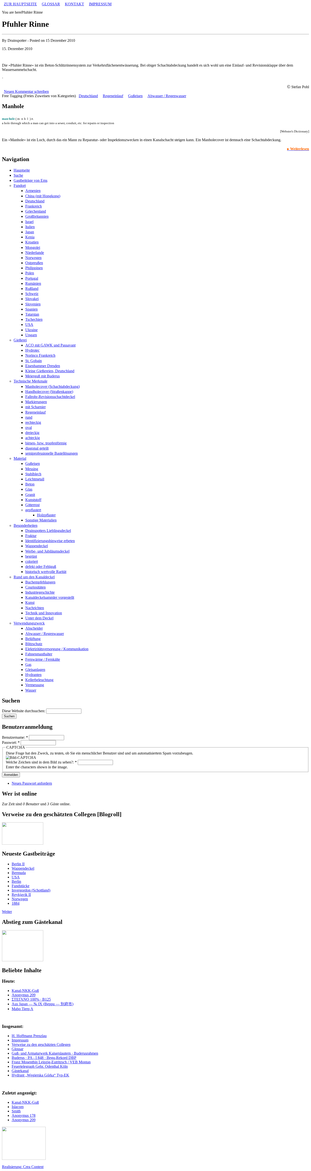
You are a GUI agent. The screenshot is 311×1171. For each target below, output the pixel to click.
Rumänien (33, 283)
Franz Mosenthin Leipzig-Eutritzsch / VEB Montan (51, 1062)
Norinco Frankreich (40, 355)
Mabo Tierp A (22, 1009)
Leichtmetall (34, 479)
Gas (28, 664)
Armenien (33, 191)
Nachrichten (34, 608)
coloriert (31, 561)
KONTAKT (74, 4)
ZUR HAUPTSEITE (20, 4)
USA (29, 324)
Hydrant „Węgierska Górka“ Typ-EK (40, 1075)
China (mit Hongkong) (42, 196)
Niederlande (34, 253)
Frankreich (33, 206)
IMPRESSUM (100, 4)
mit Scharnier (35, 407)
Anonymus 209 (23, 995)
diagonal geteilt (37, 448)
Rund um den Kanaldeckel (34, 577)
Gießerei (20, 340)
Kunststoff (33, 500)
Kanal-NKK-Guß (25, 991)
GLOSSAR (51, 4)
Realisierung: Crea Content (22, 1167)
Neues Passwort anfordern (32, 783)
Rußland (31, 288)
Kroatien (32, 242)
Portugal (31, 278)
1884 (15, 903)
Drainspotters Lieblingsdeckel (48, 531)
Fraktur (30, 536)
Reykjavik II (21, 895)
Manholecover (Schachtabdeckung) (52, 386)
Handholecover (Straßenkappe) (49, 392)
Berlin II (18, 864)
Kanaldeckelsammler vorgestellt (49, 597)
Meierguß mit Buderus (42, 376)
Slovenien (33, 304)
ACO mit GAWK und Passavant (50, 345)
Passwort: (11, 742)
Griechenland (35, 211)
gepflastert (33, 510)
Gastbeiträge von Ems (30, 180)
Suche (18, 175)
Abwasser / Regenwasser (166, 96)
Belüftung (33, 639)
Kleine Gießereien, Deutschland (49, 371)
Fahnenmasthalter (38, 654)
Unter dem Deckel (39, 618)
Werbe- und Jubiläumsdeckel (47, 551)
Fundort (20, 185)
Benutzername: (15, 737)
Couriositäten (35, 587)
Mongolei (32, 247)
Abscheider (34, 628)
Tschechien (34, 319)
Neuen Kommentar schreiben (26, 91)
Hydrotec (32, 350)
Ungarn (31, 335)
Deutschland (88, 96)
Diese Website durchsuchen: (24, 711)
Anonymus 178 (23, 1115)
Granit (30, 495)
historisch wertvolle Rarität (45, 572)
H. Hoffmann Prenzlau (29, 1036)
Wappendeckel (36, 546)
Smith (16, 1111)
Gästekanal (20, 1071)
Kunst (30, 602)
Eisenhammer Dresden (42, 366)
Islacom (18, 1107)
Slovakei (32, 299)
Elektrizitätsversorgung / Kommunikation (56, 649)
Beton (30, 484)
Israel (29, 222)
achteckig (32, 438)
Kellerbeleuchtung (39, 680)
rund (28, 417)
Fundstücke (20, 886)
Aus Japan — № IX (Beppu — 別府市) (42, 1004)
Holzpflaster (46, 515)
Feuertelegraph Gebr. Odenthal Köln (40, 1066)
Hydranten (33, 675)
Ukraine (31, 330)
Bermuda (19, 873)
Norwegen (33, 258)
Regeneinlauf (113, 96)
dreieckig (32, 433)
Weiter (7, 912)
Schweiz (31, 294)
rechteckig (33, 422)
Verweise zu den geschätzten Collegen (41, 1044)
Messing (31, 469)
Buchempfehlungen (40, 582)
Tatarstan (32, 314)
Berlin (16, 881)
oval (28, 427)
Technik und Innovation (43, 613)
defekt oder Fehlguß (40, 566)
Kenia (30, 237)
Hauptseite (22, 170)
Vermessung (34, 685)
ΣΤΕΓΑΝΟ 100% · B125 (31, 999)
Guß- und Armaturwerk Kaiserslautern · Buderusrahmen (55, 1053)
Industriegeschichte (40, 592)
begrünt (31, 556)
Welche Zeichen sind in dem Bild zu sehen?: (41, 762)
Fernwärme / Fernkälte (42, 659)
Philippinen (34, 268)
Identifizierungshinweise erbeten (50, 541)
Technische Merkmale (30, 381)
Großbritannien (37, 216)
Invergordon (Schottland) (31, 890)
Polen (29, 273)
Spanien (31, 309)
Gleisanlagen (35, 670)
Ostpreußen (34, 263)
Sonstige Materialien (41, 520)
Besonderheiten (25, 525)
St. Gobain (33, 361)
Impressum (20, 1040)
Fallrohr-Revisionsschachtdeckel (50, 397)
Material (20, 458)
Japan (29, 232)
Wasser (30, 690)
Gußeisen (135, 96)
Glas (28, 489)
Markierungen (36, 402)
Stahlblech (33, 474)
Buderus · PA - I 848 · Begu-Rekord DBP (44, 1058)
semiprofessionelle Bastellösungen (51, 453)
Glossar (17, 1049)
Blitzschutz (33, 644)
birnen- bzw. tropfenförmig (46, 443)
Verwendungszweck (29, 623)
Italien (30, 227)
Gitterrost (32, 505)
